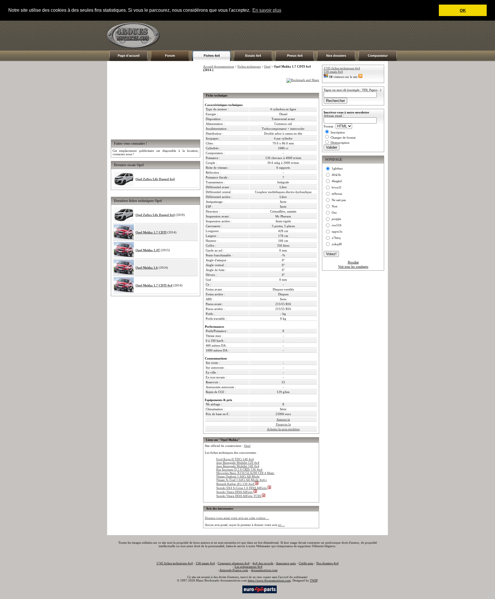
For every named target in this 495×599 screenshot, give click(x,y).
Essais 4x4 (253, 55)
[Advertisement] (283, 35)
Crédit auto (306, 563)
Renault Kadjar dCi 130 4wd (235, 484)
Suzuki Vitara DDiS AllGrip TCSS (239, 496)
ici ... (281, 525)
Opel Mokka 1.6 (146, 267)
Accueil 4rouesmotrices (218, 66)
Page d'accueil (129, 55)
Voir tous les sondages (353, 267)
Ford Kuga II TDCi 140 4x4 (235, 459)
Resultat (353, 262)
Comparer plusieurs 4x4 (234, 563)
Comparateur (378, 55)
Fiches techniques (249, 66)
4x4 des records (262, 563)
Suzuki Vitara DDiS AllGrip (235, 492)
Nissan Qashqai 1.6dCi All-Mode (238, 476)
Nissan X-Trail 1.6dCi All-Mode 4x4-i (241, 480)
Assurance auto (286, 563)
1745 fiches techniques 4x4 (342, 68)
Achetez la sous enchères (283, 429)
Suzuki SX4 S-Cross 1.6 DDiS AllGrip (242, 488)
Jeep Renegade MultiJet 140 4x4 (237, 466)
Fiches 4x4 (212, 55)
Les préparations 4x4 (248, 566)
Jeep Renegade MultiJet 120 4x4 (237, 462)
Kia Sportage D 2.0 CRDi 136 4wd (239, 469)
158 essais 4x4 (333, 71)
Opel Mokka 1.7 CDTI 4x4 (153, 285)
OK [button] (463, 10)
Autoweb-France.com (233, 570)
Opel (267, 66)
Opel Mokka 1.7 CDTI (150, 232)
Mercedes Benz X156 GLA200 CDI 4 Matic (245, 473)
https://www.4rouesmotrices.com (269, 580)
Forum (170, 55)
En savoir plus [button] (266, 10)
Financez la (283, 424)
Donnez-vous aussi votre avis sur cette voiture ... (237, 518)
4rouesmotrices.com (264, 570)
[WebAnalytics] (230, 589)
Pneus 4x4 (294, 55)
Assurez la (283, 419)
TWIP (313, 580)
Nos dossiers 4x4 (327, 563)
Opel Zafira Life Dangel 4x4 (155, 179)
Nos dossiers (336, 55)
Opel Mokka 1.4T (147, 250)
